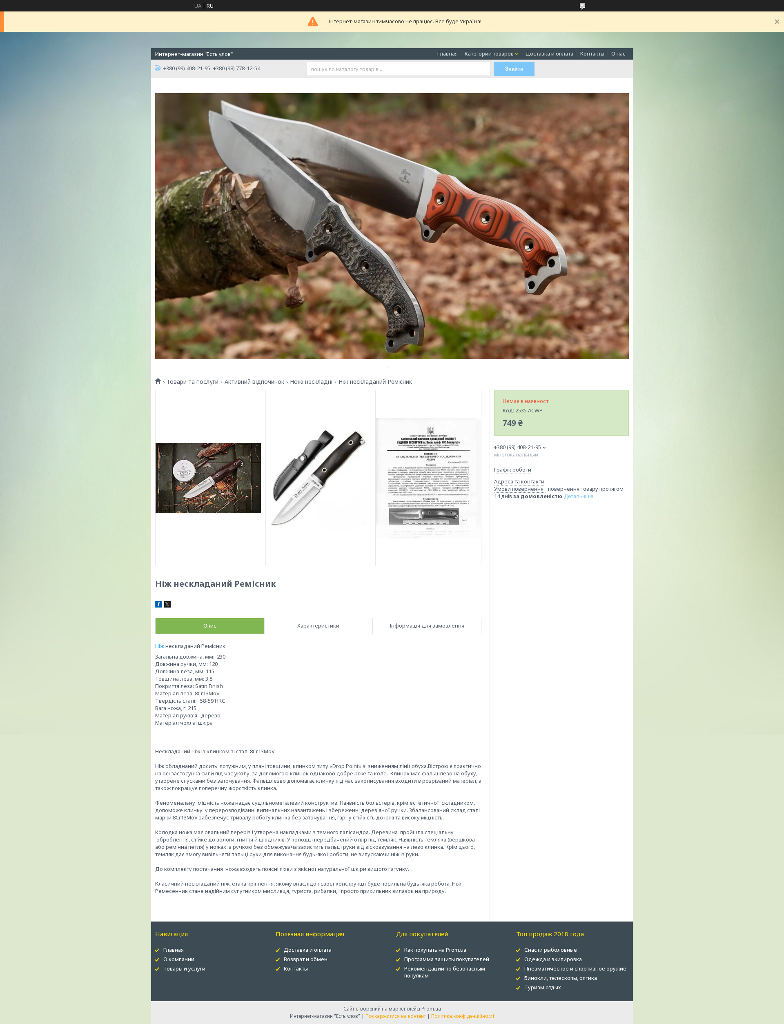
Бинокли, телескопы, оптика (560, 978)
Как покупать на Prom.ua (435, 949)
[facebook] (158, 605)
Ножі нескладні (311, 381)
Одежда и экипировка (553, 959)
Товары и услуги (184, 968)
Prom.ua (431, 1008)
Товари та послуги (192, 381)
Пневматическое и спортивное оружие (575, 968)
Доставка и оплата (549, 53)
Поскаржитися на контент (395, 1016)
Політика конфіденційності (462, 1016)
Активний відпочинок (254, 381)
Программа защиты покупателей (446, 959)
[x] (167, 605)
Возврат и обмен (305, 959)
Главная (447, 53)
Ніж (159, 646)
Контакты (592, 53)
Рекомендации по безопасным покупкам (444, 972)
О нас (618, 53)
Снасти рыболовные (550, 949)
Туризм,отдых (542, 987)
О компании (178, 959)
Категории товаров (489, 53)
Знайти (514, 69)
